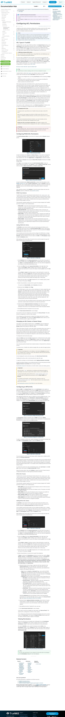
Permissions (4, 25)
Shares (3, 37)
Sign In (60, 2)
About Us (35, 716)
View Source (4, 73)
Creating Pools (21, 672)
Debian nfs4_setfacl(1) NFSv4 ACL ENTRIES (32, 598)
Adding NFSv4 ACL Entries (57, 18)
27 (44, 6)
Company (44, 2)
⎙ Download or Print (5, 12)
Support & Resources (36, 2)
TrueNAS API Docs (5, 66)
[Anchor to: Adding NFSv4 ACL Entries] (30, 500)
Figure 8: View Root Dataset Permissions (34, 648)
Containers (4, 43)
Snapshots (4, 32)
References (3, 59)
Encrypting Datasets (21, 674)
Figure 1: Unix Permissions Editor (33, 152)
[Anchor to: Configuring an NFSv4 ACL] (34, 387)
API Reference (4, 51)
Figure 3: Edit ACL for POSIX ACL (33, 258)
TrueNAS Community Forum (24, 681)
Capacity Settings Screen (29, 663)
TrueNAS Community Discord (24, 682)
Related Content (55, 19)
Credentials (4, 42)
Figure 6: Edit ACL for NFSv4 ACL (33, 454)
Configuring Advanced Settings (21, 669)
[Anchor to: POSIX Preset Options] (27, 193)
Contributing (3, 57)
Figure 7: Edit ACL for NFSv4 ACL (33, 528)
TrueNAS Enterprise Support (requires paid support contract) (30, 682)
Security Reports (5, 68)
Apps (3, 46)
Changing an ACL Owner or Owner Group (57, 15)
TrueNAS (36, 6)
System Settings (5, 49)
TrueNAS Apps (6, 61)
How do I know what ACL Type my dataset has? (27, 66)
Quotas (3, 31)
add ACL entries (35, 190)
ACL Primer (33, 64)
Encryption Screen (30, 670)
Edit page (21, 11)
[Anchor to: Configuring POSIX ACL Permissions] (39, 134)
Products (23, 2)
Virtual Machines (5, 45)
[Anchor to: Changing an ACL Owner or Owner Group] (42, 321)
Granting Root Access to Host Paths (26, 383)
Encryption (4, 24)
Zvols (3, 34)
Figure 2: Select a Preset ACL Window (33, 179)
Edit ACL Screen (6, 29)
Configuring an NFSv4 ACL (57, 16)
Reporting (3, 48)
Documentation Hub (9, 6)
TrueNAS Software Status (6, 9)
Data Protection (5, 39)
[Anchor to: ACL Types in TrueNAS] (31, 42)
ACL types (29, 73)
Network (3, 40)
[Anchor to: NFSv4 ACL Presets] (26, 473)
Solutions (28, 2)
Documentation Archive (6, 71)
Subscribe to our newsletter (52, 714)
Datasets (3, 20)
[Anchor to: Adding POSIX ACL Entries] (29, 225)
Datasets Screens (5, 36)
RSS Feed (4, 76)
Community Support (24, 716)
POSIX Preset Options (57, 13)
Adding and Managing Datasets (6, 22)
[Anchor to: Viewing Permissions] (32, 619)
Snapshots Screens (30, 672)
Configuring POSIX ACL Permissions (57, 12)
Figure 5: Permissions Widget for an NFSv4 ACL (33, 437)
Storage (3, 18)
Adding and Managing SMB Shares (21, 666)
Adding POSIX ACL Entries (57, 14)
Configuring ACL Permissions (6, 28)
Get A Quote (52, 2)
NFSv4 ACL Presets (56, 17)
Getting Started (5, 14)
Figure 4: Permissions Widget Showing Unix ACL (34, 415)
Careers (34, 714)
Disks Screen (29, 666)
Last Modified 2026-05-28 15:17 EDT (45, 26)
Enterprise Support (23, 714)
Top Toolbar (4, 15)
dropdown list (20, 183)
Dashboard (4, 17)
